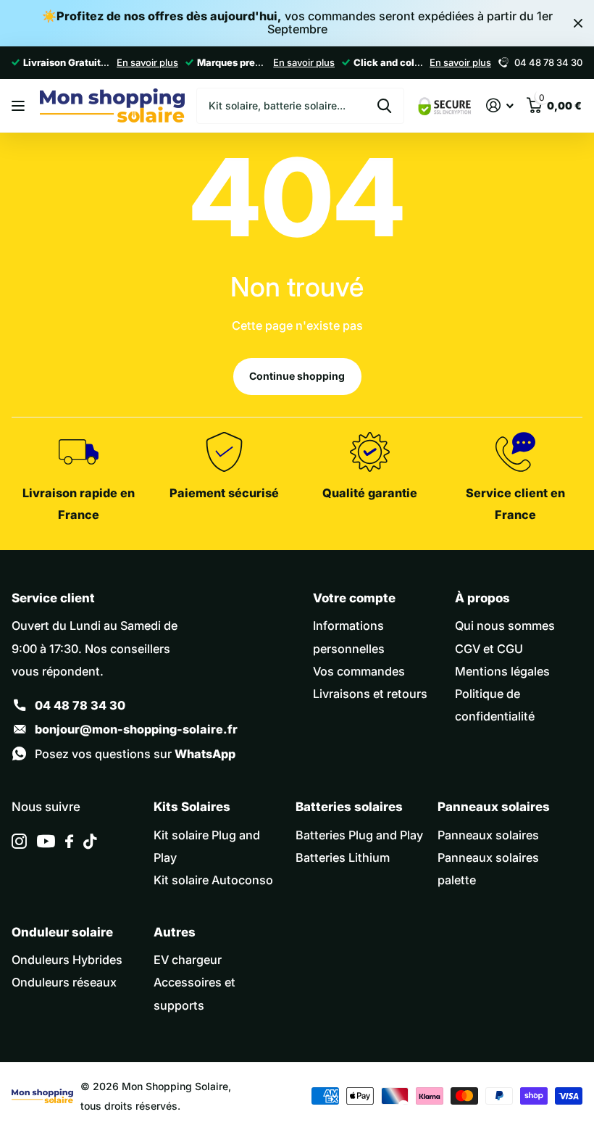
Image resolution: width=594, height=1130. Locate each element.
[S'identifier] (499, 105)
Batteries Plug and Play (359, 835)
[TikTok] (89, 841)
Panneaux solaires (488, 835)
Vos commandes (359, 671)
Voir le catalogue (20, 105)
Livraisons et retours (370, 693)
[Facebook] (69, 842)
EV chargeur (188, 959)
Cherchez (384, 106)
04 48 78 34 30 (80, 705)
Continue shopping (297, 376)
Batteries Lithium (343, 857)
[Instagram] (19, 841)
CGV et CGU (489, 648)
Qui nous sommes (505, 625)
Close (578, 23)
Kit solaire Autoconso (213, 880)
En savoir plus (147, 62)
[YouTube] (46, 841)
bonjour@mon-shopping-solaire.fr (136, 729)
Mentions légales (502, 671)
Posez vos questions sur (135, 754)
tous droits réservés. (130, 1106)
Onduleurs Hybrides (67, 959)
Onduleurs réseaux (64, 982)
